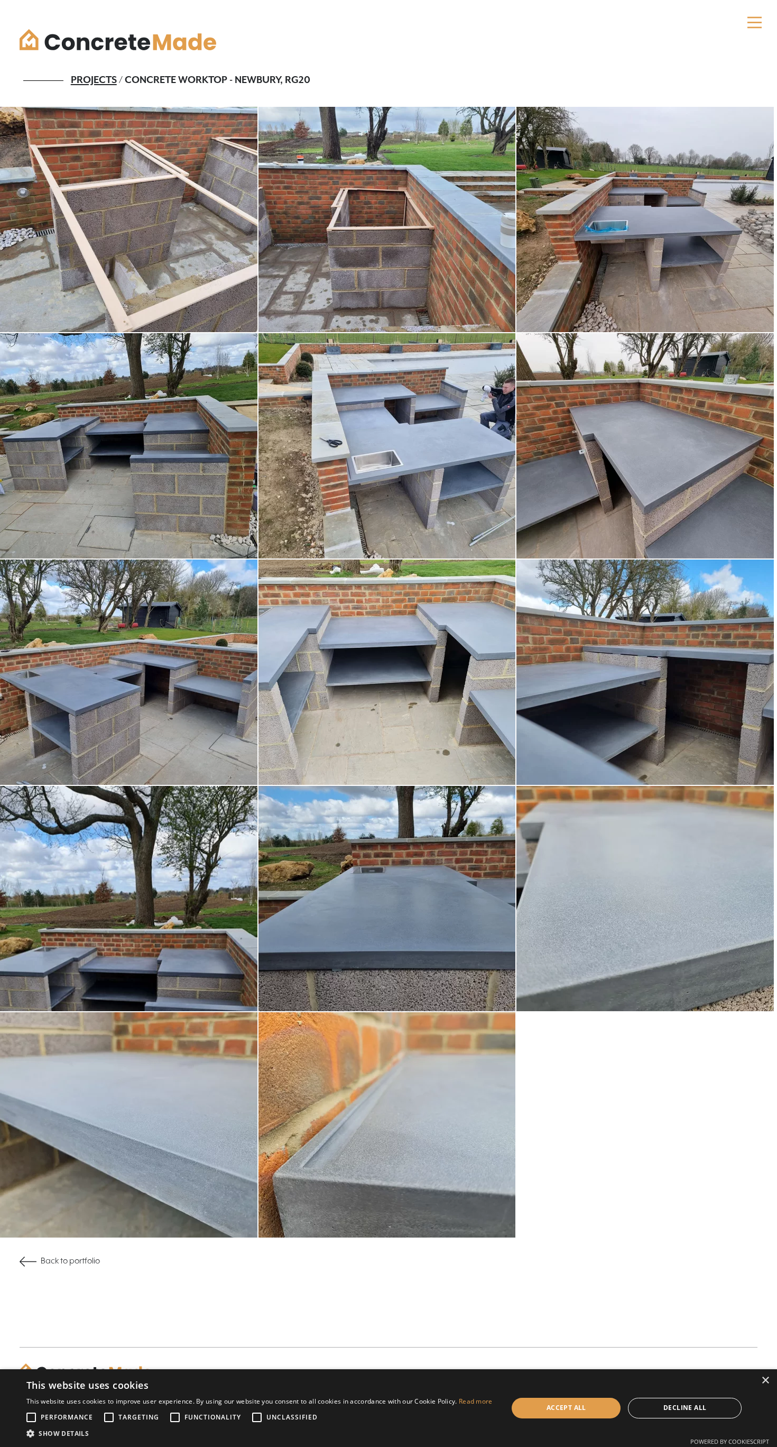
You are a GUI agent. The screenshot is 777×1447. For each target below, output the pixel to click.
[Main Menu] (754, 22)
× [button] (765, 1381)
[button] (259, 1433)
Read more (476, 1401)
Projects (94, 80)
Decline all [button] (684, 1407)
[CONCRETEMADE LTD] (118, 39)
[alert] (388, 1408)
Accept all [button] (566, 1407)
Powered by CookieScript (729, 1441)
